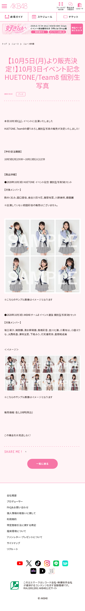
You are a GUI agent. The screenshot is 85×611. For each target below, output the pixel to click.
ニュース (15, 44)
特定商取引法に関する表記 (21, 525)
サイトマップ (13, 543)
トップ (4, 44)
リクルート (12, 549)
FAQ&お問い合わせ (17, 507)
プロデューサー (15, 501)
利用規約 (12, 519)
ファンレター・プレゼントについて (24, 537)
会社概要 (12, 495)
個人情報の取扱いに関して (21, 513)
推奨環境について (16, 531)
